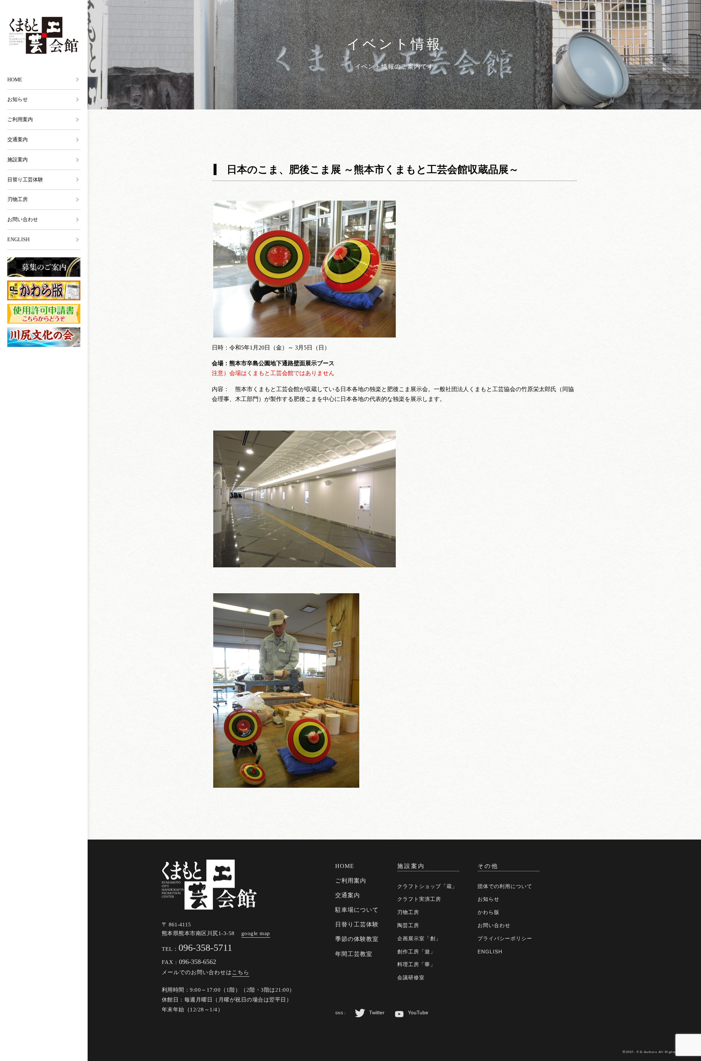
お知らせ (17, 99)
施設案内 (17, 159)
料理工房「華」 (416, 964)
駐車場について (357, 910)
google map (255, 933)
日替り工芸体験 (25, 179)
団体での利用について (505, 886)
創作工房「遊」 (416, 951)
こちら (240, 972)
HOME (14, 79)
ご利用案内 (20, 119)
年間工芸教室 (353, 954)
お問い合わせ (22, 219)
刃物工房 (17, 199)
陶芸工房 (408, 925)
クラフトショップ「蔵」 (427, 886)
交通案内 (17, 139)
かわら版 (488, 912)
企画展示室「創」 (419, 938)
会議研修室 (411, 977)
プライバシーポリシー (505, 938)
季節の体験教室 (357, 939)
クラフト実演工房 (419, 899)
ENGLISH (18, 239)
